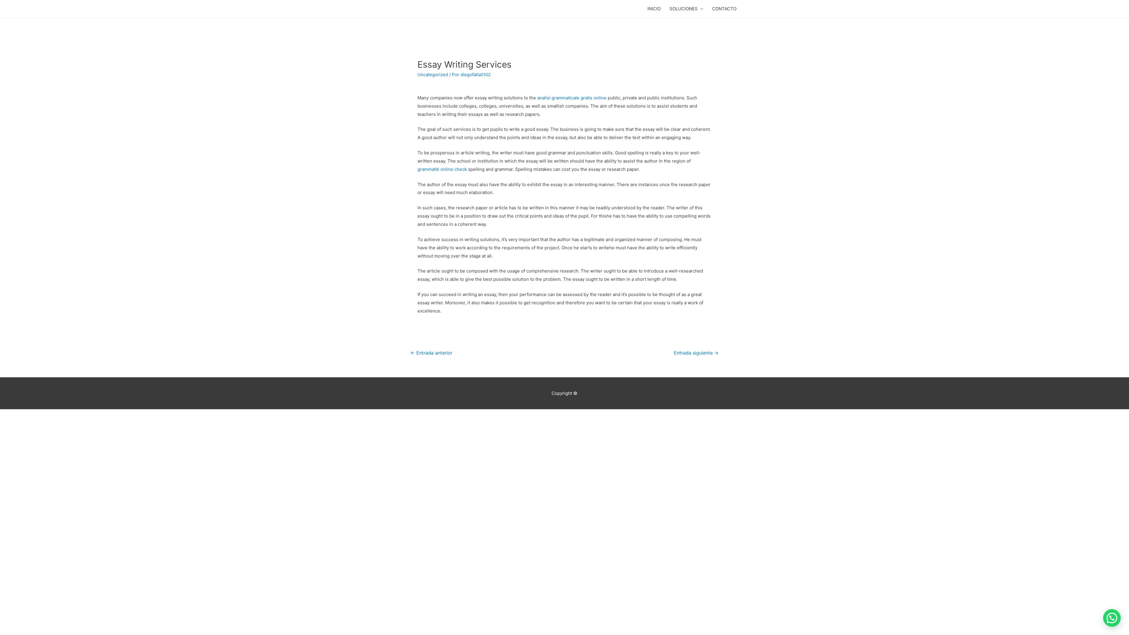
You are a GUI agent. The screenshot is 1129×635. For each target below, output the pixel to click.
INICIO (654, 8)
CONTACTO (724, 8)
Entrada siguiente (696, 353)
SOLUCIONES (683, 8)
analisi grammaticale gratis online (572, 98)
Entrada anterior (431, 353)
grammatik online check (442, 169)
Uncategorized (432, 74)
